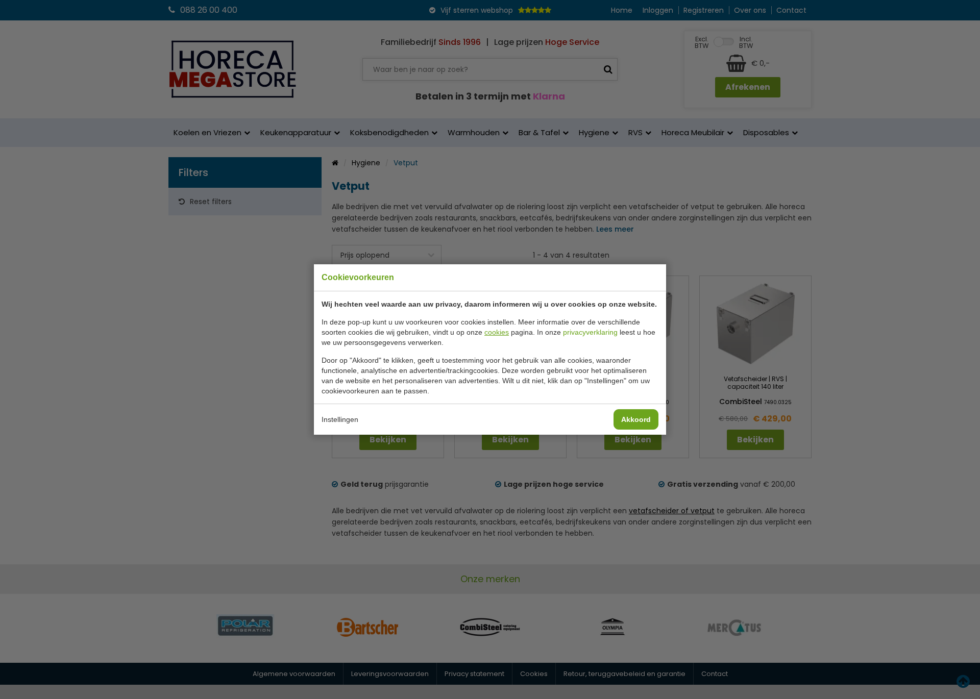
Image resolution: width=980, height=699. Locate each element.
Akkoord (636, 419)
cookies (496, 332)
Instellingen (340, 419)
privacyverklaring (590, 332)
